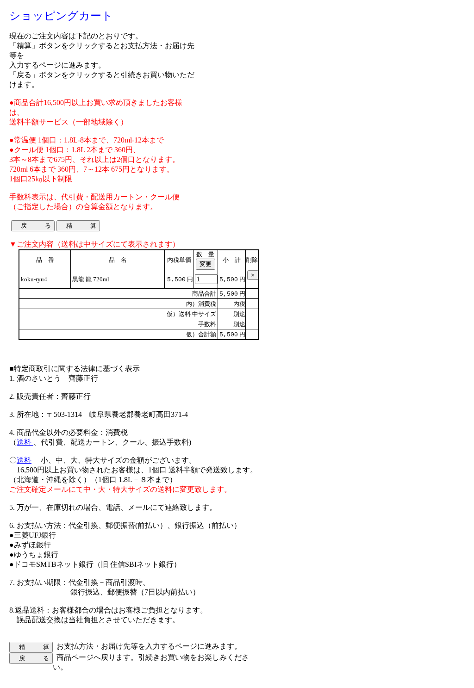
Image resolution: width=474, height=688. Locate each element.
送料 (25, 442)
